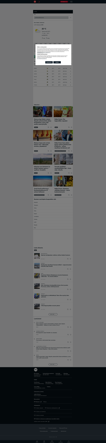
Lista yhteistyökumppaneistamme (42, 58)
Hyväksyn (57, 62)
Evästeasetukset (49, 62)
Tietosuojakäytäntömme (46, 52)
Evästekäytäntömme (40, 52)
